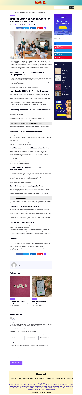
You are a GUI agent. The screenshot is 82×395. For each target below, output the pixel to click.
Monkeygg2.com (37, 392)
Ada (13, 24)
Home (16, 12)
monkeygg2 (20, 12)
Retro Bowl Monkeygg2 (42, 389)
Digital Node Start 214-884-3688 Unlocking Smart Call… (66, 95)
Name (11, 335)
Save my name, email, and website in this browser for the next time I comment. (30, 357)
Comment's (12, 342)
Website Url (41, 335)
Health (63, 68)
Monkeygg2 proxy (67, 387)
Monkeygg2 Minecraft (31, 389)
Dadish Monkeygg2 (51, 389)
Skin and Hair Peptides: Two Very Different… (65, 72)
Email (25, 335)
